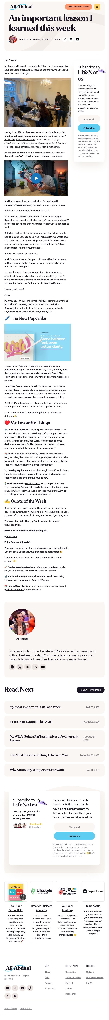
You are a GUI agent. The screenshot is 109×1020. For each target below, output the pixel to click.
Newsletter (70, 972)
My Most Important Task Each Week (35, 707)
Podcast (69, 983)
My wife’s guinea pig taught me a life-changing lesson (44, 738)
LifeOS (89, 983)
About (48, 972)
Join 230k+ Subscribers (78, 7)
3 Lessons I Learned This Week (31, 721)
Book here (11, 536)
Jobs (47, 977)
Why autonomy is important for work (37, 770)
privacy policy (61, 856)
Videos (68, 988)
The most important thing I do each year (39, 755)
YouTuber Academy (95, 977)
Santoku (35, 470)
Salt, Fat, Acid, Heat (25, 453)
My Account (50, 988)
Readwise (15, 524)
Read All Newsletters (90, 689)
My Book (90, 972)
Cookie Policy (26, 1008)
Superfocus (93, 906)
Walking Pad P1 (32, 483)
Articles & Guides (73, 977)
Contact (48, 983)
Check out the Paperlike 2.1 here (45, 406)
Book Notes (70, 994)
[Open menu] (97, 7)
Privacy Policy (10, 1008)
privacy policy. (87, 156)
